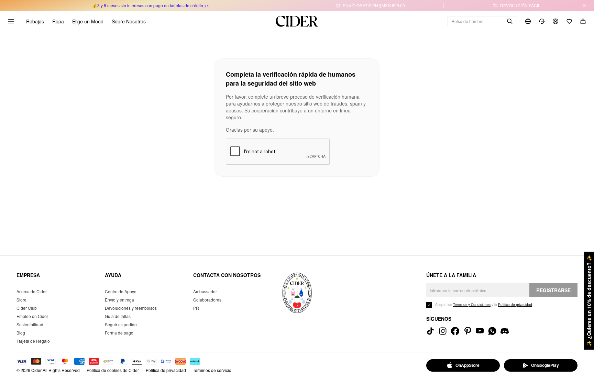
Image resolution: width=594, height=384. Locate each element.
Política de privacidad (166, 370)
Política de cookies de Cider (113, 370)
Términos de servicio (212, 370)
